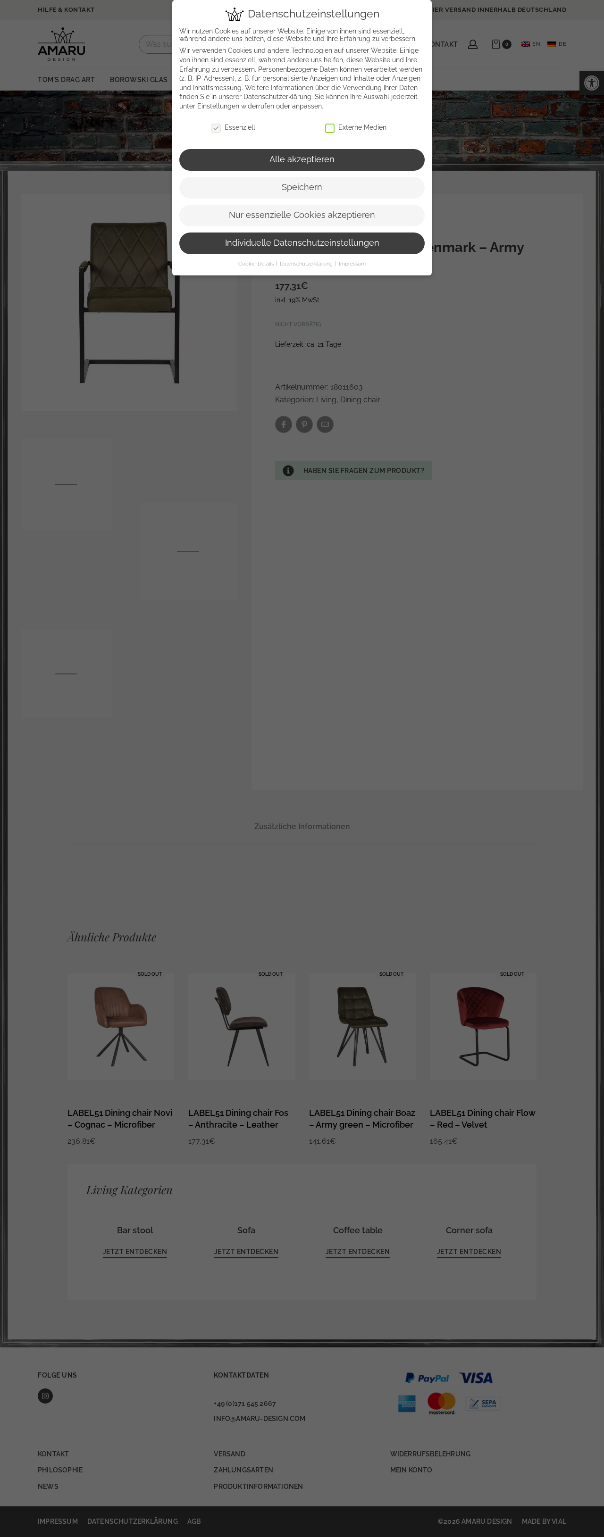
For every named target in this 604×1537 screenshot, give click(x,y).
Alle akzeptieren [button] (302, 159)
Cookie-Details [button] (256, 263)
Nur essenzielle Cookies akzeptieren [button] (302, 215)
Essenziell (240, 127)
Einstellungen (218, 106)
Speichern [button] (302, 187)
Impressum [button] (352, 263)
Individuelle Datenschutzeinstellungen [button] (302, 243)
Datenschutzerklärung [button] (307, 263)
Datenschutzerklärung (277, 96)
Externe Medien (362, 127)
